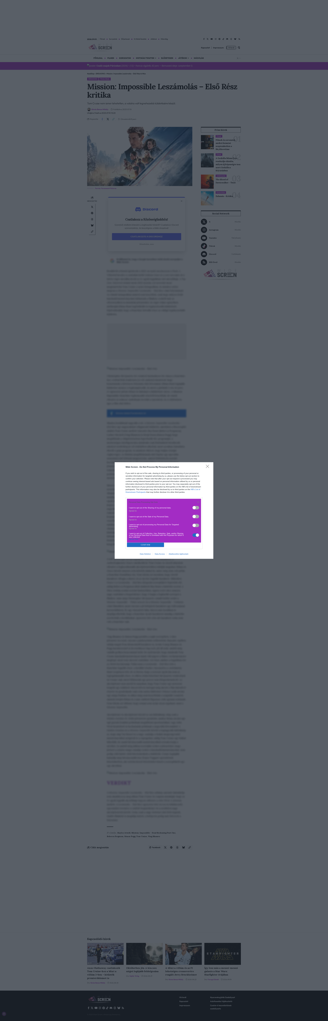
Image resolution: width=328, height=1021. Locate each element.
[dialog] (164, 510)
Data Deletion (145, 554)
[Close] (208, 467)
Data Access (160, 554)
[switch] (195, 507)
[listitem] (164, 502)
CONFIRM (145, 545)
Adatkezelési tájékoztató (178, 554)
